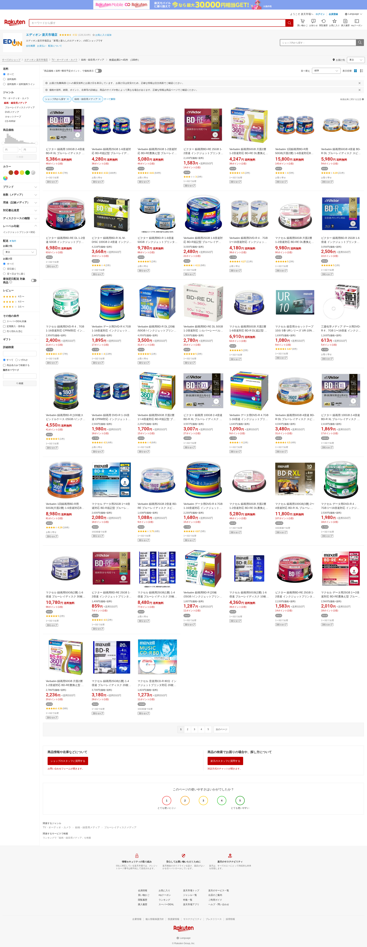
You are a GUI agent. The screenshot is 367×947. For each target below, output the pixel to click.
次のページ (221, 729)
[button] (353, 14)
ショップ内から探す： (293, 42)
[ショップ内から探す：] (360, 43)
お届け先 (7, 246)
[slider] (3, 143)
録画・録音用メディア (87, 827)
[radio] (4, 74)
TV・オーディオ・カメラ (64, 59)
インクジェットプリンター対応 (19, 232)
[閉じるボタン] (359, 83)
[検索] (289, 23)
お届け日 (7, 259)
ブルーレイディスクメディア (120, 827)
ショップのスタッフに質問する (67, 761)
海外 (14, 241)
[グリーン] (27, 172)
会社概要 (30, 46)
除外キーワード (11, 370)
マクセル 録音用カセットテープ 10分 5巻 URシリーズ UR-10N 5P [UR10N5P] (294, 330)
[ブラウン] (11, 172)
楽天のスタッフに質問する (225, 761)
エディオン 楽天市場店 (41, 34)
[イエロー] (22, 172)
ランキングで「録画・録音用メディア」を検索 (67, 837)
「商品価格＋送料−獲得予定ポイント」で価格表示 (68, 70)
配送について (55, 46)
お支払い (41, 46)
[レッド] (16, 172)
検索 (21, 157)
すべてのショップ (11, 59)
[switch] (34, 280)
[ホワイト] (5, 172)
